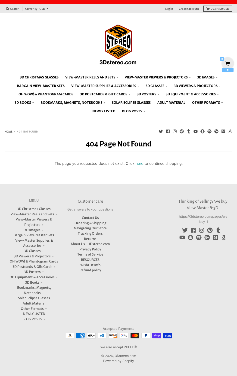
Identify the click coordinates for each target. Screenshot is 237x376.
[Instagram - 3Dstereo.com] (175, 131)
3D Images (32, 230)
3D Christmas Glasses (34, 209)
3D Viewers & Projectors (32, 256)
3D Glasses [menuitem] (155, 86)
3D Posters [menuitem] (146, 94)
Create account (189, 8)
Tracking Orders (90, 233)
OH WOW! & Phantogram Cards (34, 261)
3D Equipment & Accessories (32, 277)
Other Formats (32, 309)
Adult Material (34, 303)
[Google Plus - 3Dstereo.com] (216, 131)
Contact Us (90, 218)
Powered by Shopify (118, 361)
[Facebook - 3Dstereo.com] (168, 131)
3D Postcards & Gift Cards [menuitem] (103, 94)
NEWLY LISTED (34, 314)
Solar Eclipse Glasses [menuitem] (131, 102)
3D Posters (32, 272)
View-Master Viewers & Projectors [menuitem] (156, 77)
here (139, 163)
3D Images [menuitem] (206, 77)
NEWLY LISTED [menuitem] (103, 111)
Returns (90, 239)
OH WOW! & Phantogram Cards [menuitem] (46, 94)
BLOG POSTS (32, 319)
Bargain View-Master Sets (34, 235)
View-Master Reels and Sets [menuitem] (90, 77)
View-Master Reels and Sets (32, 214)
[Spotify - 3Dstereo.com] (209, 131)
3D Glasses (32, 251)
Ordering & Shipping (90, 223)
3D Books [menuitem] (23, 102)
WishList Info (90, 265)
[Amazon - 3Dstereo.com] (230, 131)
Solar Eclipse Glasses (34, 298)
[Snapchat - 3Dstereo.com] (202, 131)
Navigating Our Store (90, 228)
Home (8, 131)
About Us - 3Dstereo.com (90, 244)
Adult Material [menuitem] (171, 102)
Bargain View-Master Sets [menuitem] (41, 86)
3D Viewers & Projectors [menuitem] (196, 86)
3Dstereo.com (125, 356)
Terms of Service (90, 254)
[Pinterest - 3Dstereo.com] (182, 131)
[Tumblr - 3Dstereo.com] (189, 131)
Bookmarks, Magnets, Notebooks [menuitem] (71, 102)
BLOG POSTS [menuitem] (132, 111)
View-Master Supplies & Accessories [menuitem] (103, 86)
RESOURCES (90, 260)
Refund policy (90, 270)
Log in (169, 8)
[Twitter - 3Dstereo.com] (161, 131)
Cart (220, 8)
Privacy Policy (90, 249)
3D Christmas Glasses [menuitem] (39, 77)
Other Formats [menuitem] (206, 102)
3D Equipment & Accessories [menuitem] (191, 94)
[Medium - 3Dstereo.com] (223, 131)
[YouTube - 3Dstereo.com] (195, 131)
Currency (31, 8)
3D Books (32, 282)
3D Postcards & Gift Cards (32, 267)
